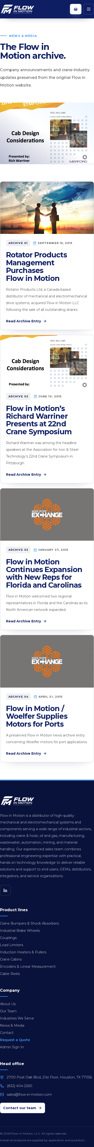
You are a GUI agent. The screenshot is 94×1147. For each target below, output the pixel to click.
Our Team (8, 1011)
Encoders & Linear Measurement (28, 966)
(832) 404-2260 (19, 1086)
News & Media (12, 1025)
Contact (6, 1033)
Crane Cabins (11, 959)
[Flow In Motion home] (22, 9)
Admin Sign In (12, 1047)
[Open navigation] (88, 9)
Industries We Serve (17, 1018)
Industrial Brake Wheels (20, 930)
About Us (8, 1004)
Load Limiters (11, 945)
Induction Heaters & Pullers (23, 952)
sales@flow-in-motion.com (29, 1094)
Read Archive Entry (23, 321)
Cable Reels (10, 974)
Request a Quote (15, 1040)
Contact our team (19, 1108)
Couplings (8, 938)
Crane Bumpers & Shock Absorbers (29, 923)
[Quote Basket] (75, 9)
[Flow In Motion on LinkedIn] (5, 890)
